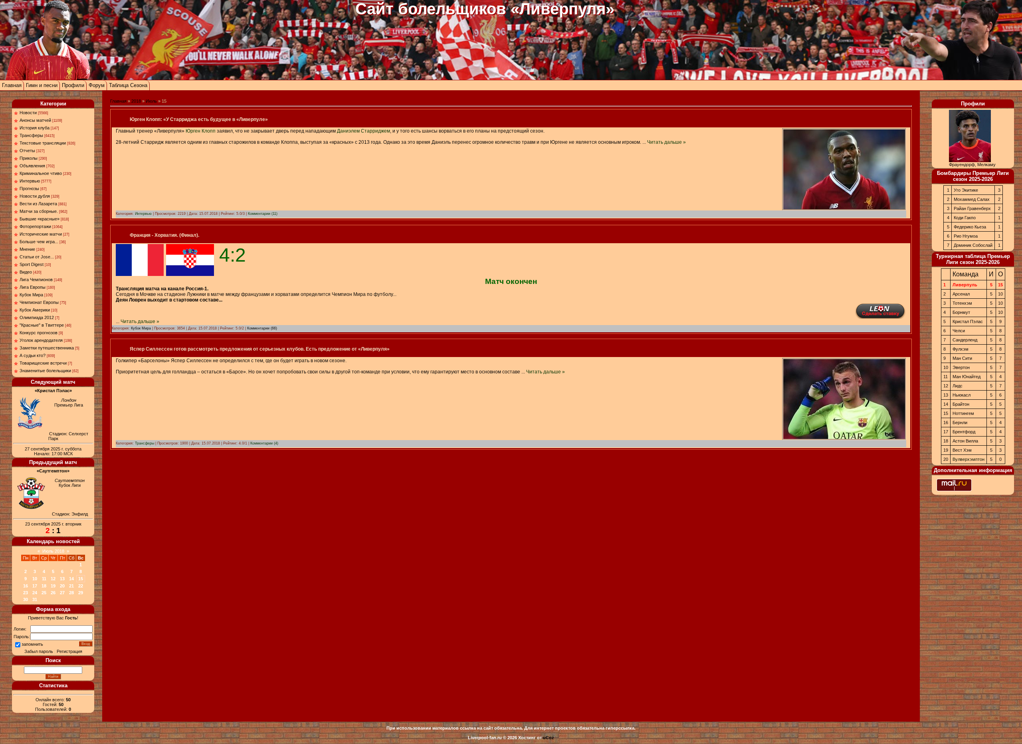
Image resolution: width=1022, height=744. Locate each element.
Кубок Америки (35, 310)
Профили (73, 85)
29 (80, 592)
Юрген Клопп (201, 131)
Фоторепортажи (35, 226)
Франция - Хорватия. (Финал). (164, 235)
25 (44, 592)
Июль (151, 101)
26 (53, 592)
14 (71, 578)
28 (71, 592)
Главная (12, 85)
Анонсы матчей (35, 120)
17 (34, 585)
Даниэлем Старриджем (363, 131)
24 (34, 592)
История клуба (35, 127)
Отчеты (27, 150)
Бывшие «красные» (39, 218)
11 (44, 578)
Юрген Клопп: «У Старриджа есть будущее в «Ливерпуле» (199, 119)
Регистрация (69, 651)
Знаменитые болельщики (45, 370)
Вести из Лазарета (38, 203)
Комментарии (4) (264, 443)
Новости (28, 112)
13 (62, 578)
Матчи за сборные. (39, 211)
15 (80, 578)
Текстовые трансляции (43, 143)
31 (34, 599)
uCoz (548, 737)
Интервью (30, 181)
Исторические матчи (41, 234)
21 (71, 585)
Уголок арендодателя (41, 340)
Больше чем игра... (39, 241)
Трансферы (31, 135)
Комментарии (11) (262, 214)
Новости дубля (35, 196)
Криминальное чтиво (41, 173)
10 (34, 578)
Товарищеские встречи (43, 363)
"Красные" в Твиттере (42, 325)
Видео (26, 272)
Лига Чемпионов (36, 279)
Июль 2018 (53, 551)
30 (25, 599)
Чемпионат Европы (39, 302)
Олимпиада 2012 (37, 317)
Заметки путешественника (47, 347)
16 (25, 585)
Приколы (29, 158)
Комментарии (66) (262, 328)
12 (53, 578)
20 (62, 585)
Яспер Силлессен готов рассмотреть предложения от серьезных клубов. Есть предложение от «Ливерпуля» (260, 349)
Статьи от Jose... (37, 256)
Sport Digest (32, 264)
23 (25, 592)
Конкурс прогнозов (38, 332)
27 (62, 592)
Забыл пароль (38, 651)
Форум (97, 85)
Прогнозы (29, 188)
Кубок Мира (31, 294)
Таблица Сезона (128, 85)
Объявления (32, 165)
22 (80, 585)
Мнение (27, 249)
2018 (136, 101)
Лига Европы (33, 287)
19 (53, 585)
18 (44, 585)
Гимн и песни (41, 85)
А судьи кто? (33, 355)
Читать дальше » (666, 142)
